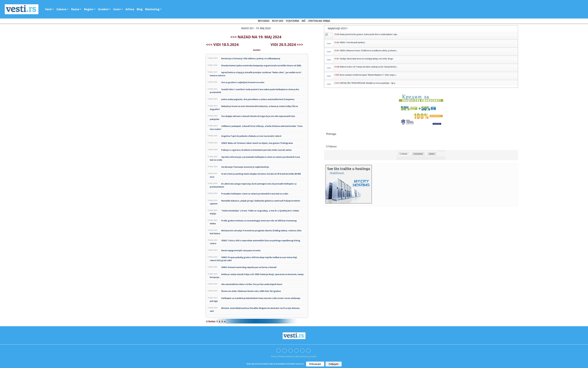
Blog (140, 9)
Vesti (48, 9)
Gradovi (103, 9)
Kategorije (418, 154)
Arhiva (129, 9)
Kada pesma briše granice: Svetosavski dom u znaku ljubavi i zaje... (369, 34)
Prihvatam (315, 364)
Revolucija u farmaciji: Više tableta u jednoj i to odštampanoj (250, 58)
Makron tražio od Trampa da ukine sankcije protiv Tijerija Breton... (369, 66)
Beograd (264, 20)
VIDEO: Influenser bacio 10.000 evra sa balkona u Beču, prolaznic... (369, 50)
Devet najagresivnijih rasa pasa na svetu (240, 250)
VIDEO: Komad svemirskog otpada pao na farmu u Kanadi (249, 267)
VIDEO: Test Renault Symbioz (352, 42)
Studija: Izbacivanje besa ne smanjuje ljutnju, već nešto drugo (366, 58)
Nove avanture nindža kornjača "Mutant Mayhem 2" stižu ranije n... (368, 75)
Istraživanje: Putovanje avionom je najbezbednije (245, 166)
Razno (75, 9)
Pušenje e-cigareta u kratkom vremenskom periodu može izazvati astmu (256, 150)
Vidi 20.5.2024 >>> (287, 44)
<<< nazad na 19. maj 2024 (255, 36)
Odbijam (334, 364)
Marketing (152, 9)
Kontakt (313, 356)
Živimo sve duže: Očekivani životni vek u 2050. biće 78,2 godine (251, 291)
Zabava (61, 9)
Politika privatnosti (285, 356)
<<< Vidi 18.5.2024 (222, 44)
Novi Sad (277, 20)
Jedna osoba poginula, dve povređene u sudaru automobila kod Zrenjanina (257, 99)
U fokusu (403, 154)
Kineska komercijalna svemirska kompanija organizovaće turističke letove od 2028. (261, 65)
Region (88, 9)
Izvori (117, 9)
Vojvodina (292, 20)
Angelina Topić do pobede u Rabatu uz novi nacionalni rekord (251, 136)
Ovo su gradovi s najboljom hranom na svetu (242, 82)
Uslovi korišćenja (302, 356)
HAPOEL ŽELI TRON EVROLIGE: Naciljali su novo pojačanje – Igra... (368, 83)
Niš (303, 20)
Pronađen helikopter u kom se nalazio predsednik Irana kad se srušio (254, 193)
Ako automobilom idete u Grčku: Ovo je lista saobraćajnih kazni (251, 284)
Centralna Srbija (319, 20)
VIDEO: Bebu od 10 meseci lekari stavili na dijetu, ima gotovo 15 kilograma (257, 143)
